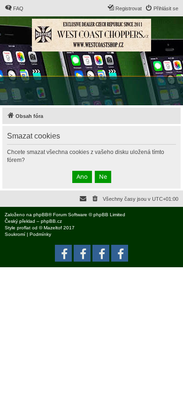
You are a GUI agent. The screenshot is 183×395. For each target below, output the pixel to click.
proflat (23, 227)
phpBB (40, 214)
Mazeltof (53, 227)
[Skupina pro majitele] (100, 253)
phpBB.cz (51, 221)
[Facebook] (119, 253)
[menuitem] (14, 8)
